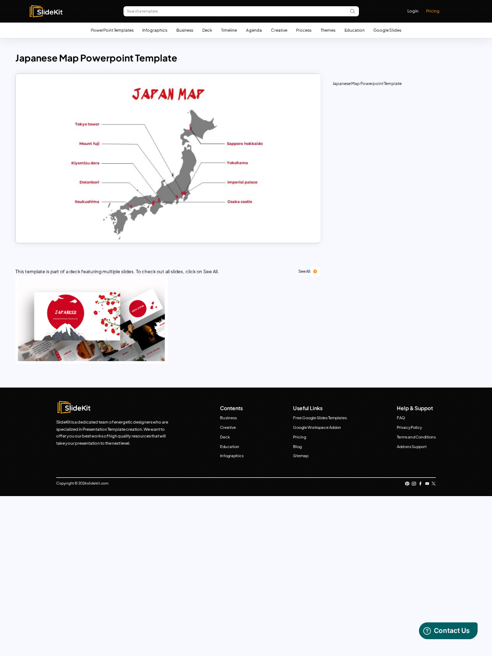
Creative (279, 30)
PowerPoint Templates (112, 30)
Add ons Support (412, 446)
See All (304, 271)
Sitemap (300, 455)
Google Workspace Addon (317, 427)
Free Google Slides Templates (320, 417)
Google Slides (387, 30)
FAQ (401, 417)
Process (303, 30)
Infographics (154, 30)
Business (184, 30)
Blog (297, 446)
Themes (327, 30)
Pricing (433, 10)
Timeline (229, 30)
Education (354, 30)
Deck (207, 30)
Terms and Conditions (416, 437)
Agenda (254, 30)
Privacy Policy (409, 427)
